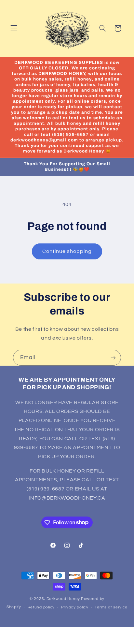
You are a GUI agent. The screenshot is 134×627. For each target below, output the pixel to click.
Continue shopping (67, 251)
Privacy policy (74, 607)
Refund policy (41, 607)
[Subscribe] (113, 358)
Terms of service (111, 607)
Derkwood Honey (63, 599)
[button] (13, 28)
